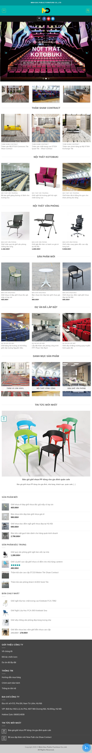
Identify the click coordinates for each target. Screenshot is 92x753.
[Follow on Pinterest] (49, 19)
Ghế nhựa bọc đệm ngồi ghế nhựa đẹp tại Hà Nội (76, 296)
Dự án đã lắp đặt (9, 662)
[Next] (87, 52)
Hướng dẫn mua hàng (11, 677)
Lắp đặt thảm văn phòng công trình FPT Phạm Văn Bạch (45, 347)
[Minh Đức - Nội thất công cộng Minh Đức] (46, 10)
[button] (4, 11)
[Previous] (5, 52)
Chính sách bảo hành (11, 683)
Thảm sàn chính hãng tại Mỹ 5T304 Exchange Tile (76, 147)
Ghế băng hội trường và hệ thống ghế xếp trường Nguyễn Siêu (14, 347)
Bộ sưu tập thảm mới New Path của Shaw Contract (29, 737)
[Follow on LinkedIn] (53, 19)
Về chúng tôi (7, 651)
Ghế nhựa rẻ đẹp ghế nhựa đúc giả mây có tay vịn (14, 296)
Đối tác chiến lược (9, 657)
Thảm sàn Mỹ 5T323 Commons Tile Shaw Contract (14, 147)
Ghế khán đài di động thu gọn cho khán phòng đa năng (75, 196)
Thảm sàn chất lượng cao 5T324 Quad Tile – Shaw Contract (44, 147)
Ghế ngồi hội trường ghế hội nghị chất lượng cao (44, 196)
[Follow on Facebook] (44, 19)
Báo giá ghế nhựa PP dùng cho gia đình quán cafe (46, 479)
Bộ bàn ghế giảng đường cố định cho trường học (15, 196)
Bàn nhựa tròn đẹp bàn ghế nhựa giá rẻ (46, 296)
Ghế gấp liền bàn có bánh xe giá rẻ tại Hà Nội (45, 245)
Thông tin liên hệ (9, 688)
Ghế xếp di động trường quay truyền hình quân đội (76, 347)
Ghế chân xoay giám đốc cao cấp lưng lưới (75, 245)
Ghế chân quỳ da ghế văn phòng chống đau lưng (13, 245)
